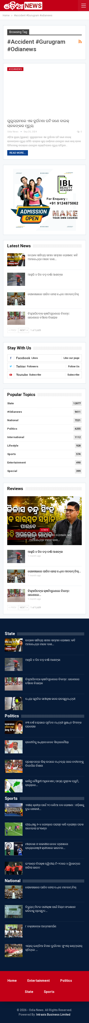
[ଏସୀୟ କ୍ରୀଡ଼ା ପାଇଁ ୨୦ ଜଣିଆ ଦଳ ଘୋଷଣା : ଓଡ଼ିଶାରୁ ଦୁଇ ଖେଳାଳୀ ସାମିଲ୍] (14, 809)
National (12, 420)
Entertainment (16, 462)
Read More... (18, 152)
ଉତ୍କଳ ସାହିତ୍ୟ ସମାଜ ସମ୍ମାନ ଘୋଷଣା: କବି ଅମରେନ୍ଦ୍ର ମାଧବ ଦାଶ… (44, 537)
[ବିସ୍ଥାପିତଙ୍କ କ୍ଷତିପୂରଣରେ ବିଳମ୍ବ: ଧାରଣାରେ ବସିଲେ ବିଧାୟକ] (16, 318)
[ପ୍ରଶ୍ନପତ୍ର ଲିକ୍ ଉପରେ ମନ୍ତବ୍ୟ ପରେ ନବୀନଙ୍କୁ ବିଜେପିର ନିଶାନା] (14, 766)
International (15, 437)
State (10, 403)
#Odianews (15, 69)
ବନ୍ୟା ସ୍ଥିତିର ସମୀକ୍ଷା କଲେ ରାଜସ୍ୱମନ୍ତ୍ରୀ (50, 698)
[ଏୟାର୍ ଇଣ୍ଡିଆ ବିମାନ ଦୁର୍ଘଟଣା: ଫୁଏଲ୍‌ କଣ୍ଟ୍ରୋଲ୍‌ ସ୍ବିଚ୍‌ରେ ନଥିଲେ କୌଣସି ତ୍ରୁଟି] (14, 950)
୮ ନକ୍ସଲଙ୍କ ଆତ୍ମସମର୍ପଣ (40, 926)
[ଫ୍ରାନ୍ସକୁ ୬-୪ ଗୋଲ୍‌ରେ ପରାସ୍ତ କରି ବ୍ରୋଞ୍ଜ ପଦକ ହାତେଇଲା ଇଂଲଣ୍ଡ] (14, 829)
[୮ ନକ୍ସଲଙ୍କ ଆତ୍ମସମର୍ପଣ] (14, 931)
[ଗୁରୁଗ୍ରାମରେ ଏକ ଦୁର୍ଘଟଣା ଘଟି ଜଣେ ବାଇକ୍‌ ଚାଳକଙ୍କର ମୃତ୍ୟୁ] (44, 91)
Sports (11, 454)
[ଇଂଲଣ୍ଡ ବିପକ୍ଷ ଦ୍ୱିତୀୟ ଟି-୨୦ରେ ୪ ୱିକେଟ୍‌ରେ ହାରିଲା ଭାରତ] (14, 868)
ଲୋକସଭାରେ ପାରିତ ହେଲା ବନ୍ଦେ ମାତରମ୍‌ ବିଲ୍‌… (54, 571)
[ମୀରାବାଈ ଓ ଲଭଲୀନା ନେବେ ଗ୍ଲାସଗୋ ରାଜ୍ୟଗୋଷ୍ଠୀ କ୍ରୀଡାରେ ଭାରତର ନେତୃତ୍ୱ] (14, 848)
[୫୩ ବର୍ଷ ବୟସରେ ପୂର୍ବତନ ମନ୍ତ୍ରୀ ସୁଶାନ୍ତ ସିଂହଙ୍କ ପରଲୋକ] (14, 727)
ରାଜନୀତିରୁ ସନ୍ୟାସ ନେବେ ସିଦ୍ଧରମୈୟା (47, 742)
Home (12, 981)
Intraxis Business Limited (53, 1014)
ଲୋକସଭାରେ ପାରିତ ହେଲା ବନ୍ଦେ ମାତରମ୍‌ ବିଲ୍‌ (53, 294)
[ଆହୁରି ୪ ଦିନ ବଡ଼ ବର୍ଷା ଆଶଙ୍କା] (16, 279)
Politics (12, 428)
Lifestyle (12, 445)
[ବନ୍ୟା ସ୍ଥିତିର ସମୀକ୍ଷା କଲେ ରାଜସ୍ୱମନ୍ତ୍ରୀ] (14, 703)
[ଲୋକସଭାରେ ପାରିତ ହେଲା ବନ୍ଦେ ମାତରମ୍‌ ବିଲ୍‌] (16, 298)
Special (12, 471)
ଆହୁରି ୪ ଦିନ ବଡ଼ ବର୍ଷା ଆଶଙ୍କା (45, 274)
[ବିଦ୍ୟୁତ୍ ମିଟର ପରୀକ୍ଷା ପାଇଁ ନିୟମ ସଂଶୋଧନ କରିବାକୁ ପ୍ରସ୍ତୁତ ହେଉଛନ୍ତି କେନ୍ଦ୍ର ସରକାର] (14, 911)
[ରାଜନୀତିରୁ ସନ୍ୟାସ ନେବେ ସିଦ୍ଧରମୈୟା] (14, 746)
